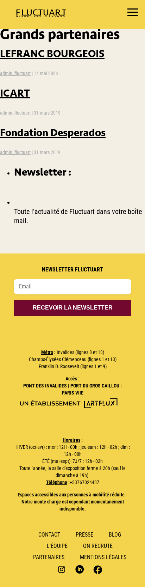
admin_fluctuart (15, 73)
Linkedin (79, 569)
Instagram (62, 569)
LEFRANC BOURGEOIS (52, 53)
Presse (84, 534)
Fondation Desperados (53, 132)
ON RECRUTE (98, 546)
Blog (115, 534)
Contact (49, 534)
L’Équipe (57, 546)
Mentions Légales (103, 557)
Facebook (97, 569)
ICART (15, 92)
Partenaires (48, 557)
